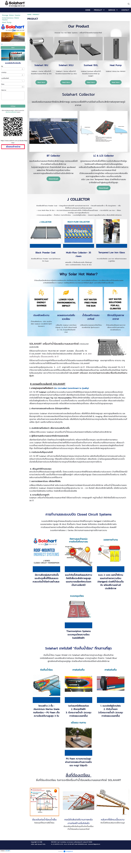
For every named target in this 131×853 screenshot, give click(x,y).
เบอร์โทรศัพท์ (5, 78)
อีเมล (2, 84)
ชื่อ (2, 66)
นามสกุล (3, 72)
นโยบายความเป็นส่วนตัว (11, 112)
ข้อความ (3, 90)
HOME (29, 14)
